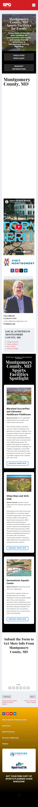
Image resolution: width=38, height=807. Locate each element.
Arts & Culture (11, 346)
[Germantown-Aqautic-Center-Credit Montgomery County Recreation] (19, 576)
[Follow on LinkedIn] (25, 270)
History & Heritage (12, 348)
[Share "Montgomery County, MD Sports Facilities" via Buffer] (21, 688)
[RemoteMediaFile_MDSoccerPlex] (19, 404)
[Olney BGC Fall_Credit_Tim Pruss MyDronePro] (19, 491)
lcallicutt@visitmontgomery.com (16, 321)
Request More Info (17, 463)
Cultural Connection (13, 342)
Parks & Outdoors (12, 344)
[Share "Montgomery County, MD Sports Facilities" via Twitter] (13, 688)
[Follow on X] (21, 270)
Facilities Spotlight (19, 56)
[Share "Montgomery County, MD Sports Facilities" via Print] (28, 688)
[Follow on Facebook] (12, 270)
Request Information (19, 67)
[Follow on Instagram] (17, 270)
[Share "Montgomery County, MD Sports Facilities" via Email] (24, 688)
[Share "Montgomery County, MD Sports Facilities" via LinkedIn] (17, 688)
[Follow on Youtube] (11, 713)
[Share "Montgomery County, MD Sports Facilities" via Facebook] (10, 688)
